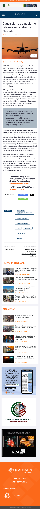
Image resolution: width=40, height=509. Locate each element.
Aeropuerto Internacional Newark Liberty (24, 212)
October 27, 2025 (16, 189)
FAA (18, 228)
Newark (27, 228)
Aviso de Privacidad (20, 482)
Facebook (23, 195)
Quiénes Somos (20, 479)
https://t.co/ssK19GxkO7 (19, 183)
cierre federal (22, 218)
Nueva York (21, 233)
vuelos (19, 238)
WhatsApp (23, 198)
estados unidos (22, 223)
